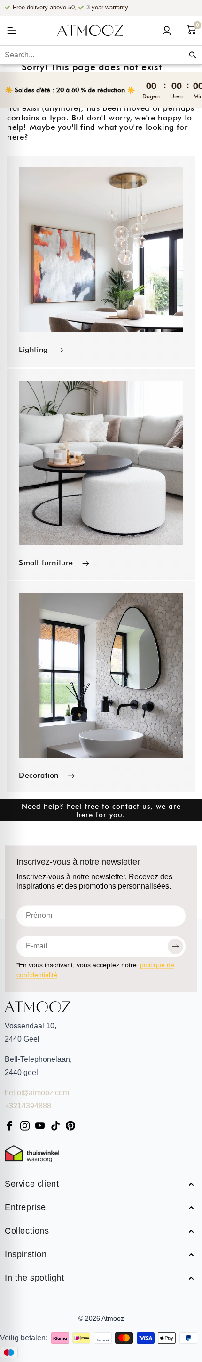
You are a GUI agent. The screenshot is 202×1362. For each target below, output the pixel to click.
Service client (32, 1184)
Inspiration (26, 1254)
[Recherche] (192, 55)
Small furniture (46, 562)
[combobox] (101, 55)
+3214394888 (28, 1106)
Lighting (33, 349)
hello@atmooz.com (37, 1093)
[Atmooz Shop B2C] (90, 30)
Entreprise (25, 1207)
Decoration (39, 775)
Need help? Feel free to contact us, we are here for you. (101, 810)
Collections (27, 1231)
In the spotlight (34, 1278)
